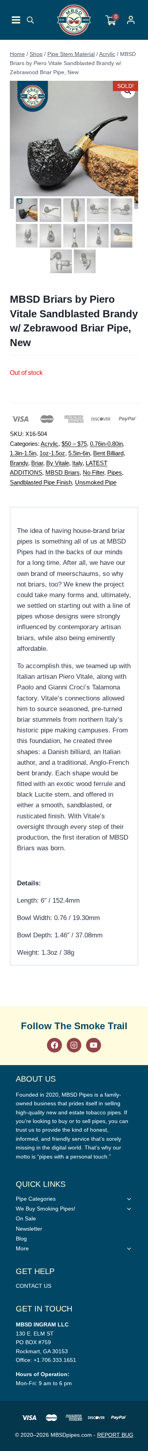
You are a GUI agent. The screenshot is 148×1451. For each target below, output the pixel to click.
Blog (21, 1238)
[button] (128, 91)
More (22, 1248)
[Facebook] (54, 1045)
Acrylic (49, 443)
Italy (77, 463)
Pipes (114, 472)
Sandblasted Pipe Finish (41, 482)
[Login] (131, 20)
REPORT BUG (115, 1435)
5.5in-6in (79, 453)
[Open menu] (15, 19)
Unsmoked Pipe (95, 482)
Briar (37, 463)
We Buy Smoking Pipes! (45, 1208)
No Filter (93, 472)
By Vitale (57, 463)
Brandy (19, 463)
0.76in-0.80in (106, 443)
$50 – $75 (74, 443)
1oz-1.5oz (52, 453)
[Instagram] (74, 1045)
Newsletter (29, 1229)
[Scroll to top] (140, 1024)
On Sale (26, 1218)
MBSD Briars (62, 472)
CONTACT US (33, 1286)
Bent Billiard (108, 453)
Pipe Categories (36, 1199)
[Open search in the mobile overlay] (30, 20)
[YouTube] (93, 1045)
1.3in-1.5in (23, 453)
